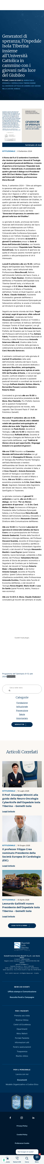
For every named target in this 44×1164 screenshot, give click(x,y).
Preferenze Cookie (22, 1143)
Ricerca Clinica (22, 1020)
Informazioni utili (22, 1042)
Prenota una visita (22, 1015)
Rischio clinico (22, 1056)
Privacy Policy (22, 1126)
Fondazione (22, 703)
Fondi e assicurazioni (22, 1047)
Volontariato (22, 718)
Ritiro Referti (22, 1033)
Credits (36, 973)
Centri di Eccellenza (22, 1024)
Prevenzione (22, 710)
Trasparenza (22, 1051)
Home (6, 80)
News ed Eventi (16, 80)
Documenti (22, 1080)
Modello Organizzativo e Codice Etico (22, 1084)
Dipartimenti (22, 1029)
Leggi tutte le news (19, 925)
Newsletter (19, 724)
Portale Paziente (22, 1038)
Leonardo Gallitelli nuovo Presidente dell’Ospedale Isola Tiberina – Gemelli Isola (21, 907)
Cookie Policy (22, 1134)
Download (11, 676)
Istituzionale (8, 151)
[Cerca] (8, 690)
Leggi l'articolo (8, 811)
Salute (22, 714)
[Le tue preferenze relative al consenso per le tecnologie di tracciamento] (4, 1160)
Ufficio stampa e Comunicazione (22, 991)
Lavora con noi (22, 1074)
